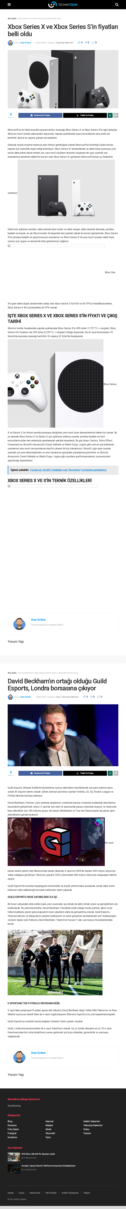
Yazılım (87, 1133)
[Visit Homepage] (63, 5)
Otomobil (50, 1133)
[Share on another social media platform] (115, 115)
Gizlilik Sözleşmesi (70, 1193)
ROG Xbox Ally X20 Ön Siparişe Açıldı (38, 1154)
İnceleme (12, 1137)
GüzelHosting (14, 1106)
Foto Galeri (13, 1129)
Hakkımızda (35, 1193)
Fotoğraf (12, 1133)
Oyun (58, 697)
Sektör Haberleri (91, 1121)
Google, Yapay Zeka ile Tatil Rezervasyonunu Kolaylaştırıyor (49, 1166)
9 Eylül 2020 (41, 43)
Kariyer (11, 1193)
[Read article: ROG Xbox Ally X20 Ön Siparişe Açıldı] (14, 1157)
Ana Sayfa (12, 18)
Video (86, 1129)
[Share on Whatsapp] (110, 115)
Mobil (48, 1129)
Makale (49, 1125)
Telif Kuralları (51, 1193)
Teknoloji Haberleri (64, 43)
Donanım (12, 1125)
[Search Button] (116, 4)
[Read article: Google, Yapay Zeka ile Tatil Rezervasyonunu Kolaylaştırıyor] (14, 1168)
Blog (10, 1121)
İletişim (87, 1193)
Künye (21, 1193)
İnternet (49, 1121)
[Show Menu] (9, 4)
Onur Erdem (25, 43)
